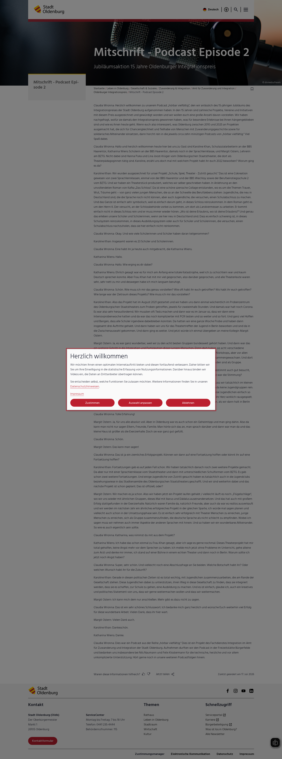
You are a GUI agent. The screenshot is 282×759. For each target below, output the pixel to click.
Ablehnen (188, 402)
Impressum (77, 393)
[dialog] (141, 379)
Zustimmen (92, 402)
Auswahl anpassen (140, 402)
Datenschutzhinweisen (84, 386)
